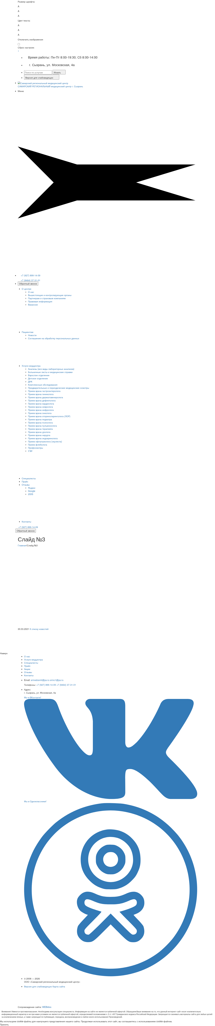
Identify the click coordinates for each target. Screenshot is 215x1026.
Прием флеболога (37, 444)
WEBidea (46, 1006)
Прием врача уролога (39, 432)
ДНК (30, 381)
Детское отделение (38, 378)
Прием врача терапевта (40, 428)
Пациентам (27, 332)
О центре (26, 288)
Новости (32, 335)
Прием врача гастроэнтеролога (44, 391)
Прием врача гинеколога (41, 394)
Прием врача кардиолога (41, 403)
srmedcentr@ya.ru (40, 680)
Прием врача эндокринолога (43, 438)
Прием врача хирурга (39, 435)
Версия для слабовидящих (38, 986)
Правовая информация (40, 301)
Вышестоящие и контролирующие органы (49, 295)
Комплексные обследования (42, 384)
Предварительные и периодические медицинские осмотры (58, 387)
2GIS (30, 494)
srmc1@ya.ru (56, 680)
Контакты (26, 521)
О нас (31, 291)
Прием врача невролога (40, 406)
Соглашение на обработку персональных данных (53, 338)
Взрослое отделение (38, 375)
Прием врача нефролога (41, 409)
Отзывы (26, 484)
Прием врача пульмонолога (42, 425)
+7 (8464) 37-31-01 (30, 280)
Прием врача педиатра (40, 419)
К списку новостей (39, 628)
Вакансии (33, 304)
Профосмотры (35, 447)
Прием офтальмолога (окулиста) (45, 441)
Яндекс (31, 487)
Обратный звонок (28, 283)
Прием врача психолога (40, 422)
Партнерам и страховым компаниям (47, 298)
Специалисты (29, 478)
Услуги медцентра (31, 365)
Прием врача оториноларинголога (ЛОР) (49, 416)
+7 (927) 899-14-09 (30, 275)
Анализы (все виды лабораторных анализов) (51, 368)
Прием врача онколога (39, 413)
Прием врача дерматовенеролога (45, 397)
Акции (27, 669)
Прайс (25, 481)
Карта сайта (59, 986)
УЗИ (30, 450)
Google (31, 490)
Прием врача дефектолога (42, 400)
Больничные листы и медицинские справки (50, 372)
